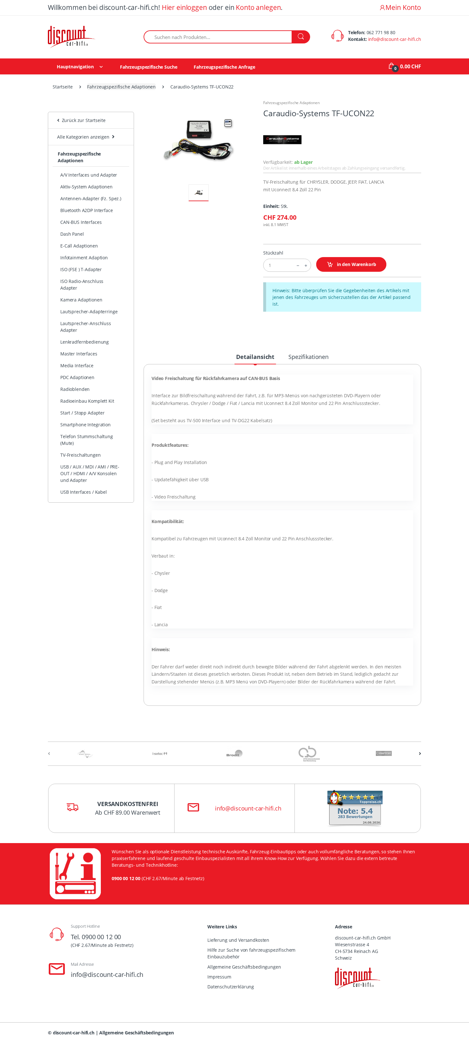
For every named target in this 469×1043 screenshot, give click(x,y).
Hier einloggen (184, 7)
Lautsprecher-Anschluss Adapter (85, 326)
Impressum (219, 977)
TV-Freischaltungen (80, 455)
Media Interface (76, 365)
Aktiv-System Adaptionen (86, 187)
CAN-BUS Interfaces (80, 222)
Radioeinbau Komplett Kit (87, 401)
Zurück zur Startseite (82, 120)
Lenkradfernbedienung (84, 342)
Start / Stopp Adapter (82, 413)
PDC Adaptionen (77, 377)
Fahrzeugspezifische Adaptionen (121, 87)
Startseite (63, 87)
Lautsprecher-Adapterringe (88, 311)
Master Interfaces (78, 354)
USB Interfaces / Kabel (83, 492)
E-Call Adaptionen (79, 246)
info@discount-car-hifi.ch (394, 39)
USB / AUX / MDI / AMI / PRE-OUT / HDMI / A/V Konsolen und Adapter (89, 473)
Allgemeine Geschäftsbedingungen (244, 967)
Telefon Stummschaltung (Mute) (86, 439)
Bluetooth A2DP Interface (86, 210)
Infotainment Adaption (84, 258)
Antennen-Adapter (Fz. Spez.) (90, 198)
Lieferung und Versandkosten (238, 940)
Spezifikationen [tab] (308, 357)
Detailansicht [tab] (255, 357)
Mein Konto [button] (403, 7)
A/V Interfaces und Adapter (88, 175)
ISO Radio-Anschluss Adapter (81, 284)
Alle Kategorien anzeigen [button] (83, 137)
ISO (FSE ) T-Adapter (81, 269)
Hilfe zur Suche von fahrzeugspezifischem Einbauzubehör (251, 953)
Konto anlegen (258, 7)
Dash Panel (72, 234)
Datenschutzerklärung (230, 987)
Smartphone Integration (85, 425)
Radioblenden (75, 389)
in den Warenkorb (356, 264)
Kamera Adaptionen (81, 300)
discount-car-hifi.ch (73, 1033)
